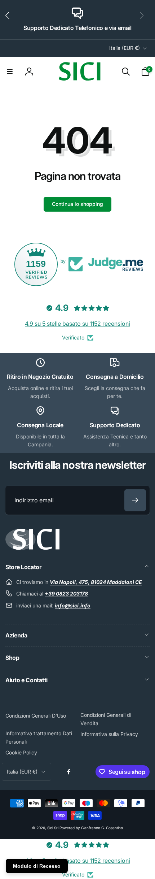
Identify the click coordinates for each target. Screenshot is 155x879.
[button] (10, 19)
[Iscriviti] (135, 500)
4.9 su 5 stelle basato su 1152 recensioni (77, 323)
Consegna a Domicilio (115, 376)
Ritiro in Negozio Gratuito (40, 376)
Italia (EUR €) (124, 48)
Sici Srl (52, 828)
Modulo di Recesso (37, 866)
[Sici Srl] (32, 547)
